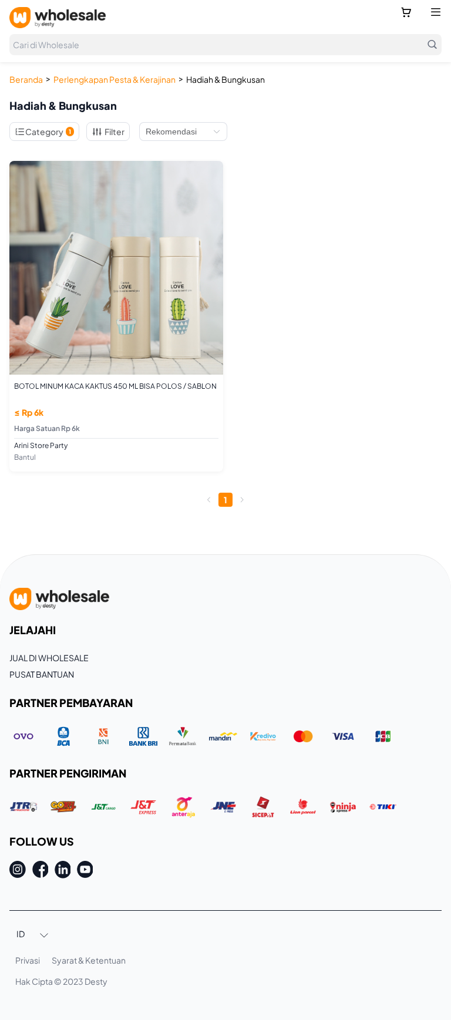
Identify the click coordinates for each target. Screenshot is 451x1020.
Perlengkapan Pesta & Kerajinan (114, 79)
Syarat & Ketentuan (89, 960)
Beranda (26, 79)
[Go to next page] (242, 499)
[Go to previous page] (209, 499)
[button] (32, 935)
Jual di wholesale (49, 657)
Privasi (27, 960)
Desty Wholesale (57, 17)
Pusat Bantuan (41, 674)
